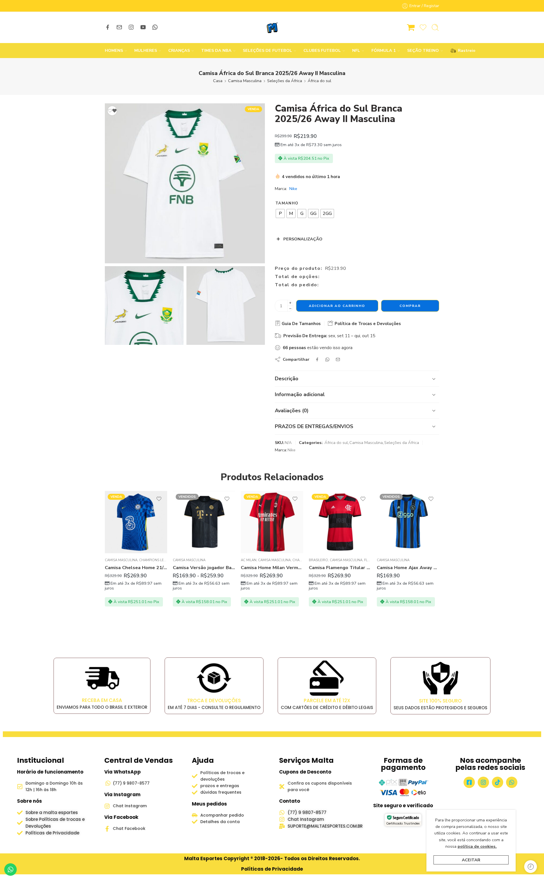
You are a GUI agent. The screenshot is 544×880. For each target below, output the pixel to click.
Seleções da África (284, 81)
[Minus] (290, 309)
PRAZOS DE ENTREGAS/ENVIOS (314, 426)
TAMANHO (286, 203)
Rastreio (464, 50)
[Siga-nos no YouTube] (143, 27)
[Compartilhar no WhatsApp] (327, 359)
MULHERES (145, 50)
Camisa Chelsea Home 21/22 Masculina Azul (136, 567)
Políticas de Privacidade (272, 869)
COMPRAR (410, 306)
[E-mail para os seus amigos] (337, 359)
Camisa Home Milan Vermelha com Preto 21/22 (272, 567)
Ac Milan (248, 560)
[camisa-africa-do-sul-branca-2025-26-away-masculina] (185, 183)
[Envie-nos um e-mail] (119, 27)
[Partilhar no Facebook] (317, 359)
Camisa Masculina (245, 81)
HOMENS (114, 50)
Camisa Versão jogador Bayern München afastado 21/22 (204, 567)
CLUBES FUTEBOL (322, 50)
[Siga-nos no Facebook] (107, 27)
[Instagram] (483, 782)
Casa (217, 81)
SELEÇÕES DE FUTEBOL (267, 50)
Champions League (156, 560)
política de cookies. (477, 846)
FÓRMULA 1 (383, 50)
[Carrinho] (411, 27)
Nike (293, 188)
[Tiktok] (497, 782)
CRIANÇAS (179, 50)
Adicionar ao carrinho (337, 306)
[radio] (280, 213)
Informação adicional (300, 394)
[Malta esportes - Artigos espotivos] (272, 27)
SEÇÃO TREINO (423, 50)
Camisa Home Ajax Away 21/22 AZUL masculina (408, 567)
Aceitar (471, 860)
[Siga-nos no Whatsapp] (155, 27)
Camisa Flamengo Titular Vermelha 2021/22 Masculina (340, 567)
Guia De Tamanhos (300, 323)
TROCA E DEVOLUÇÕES (214, 700)
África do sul (319, 81)
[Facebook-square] (469, 782)
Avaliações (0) (292, 410)
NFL (356, 50)
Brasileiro (318, 560)
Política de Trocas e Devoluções (367, 323)
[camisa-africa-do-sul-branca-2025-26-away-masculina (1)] (225, 305)
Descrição (286, 378)
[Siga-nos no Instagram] (131, 27)
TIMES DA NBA (216, 50)
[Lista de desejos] (112, 110)
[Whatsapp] (511, 782)
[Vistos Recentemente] (530, 866)
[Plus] (290, 303)
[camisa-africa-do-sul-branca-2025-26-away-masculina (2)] (144, 305)
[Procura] (435, 27)
